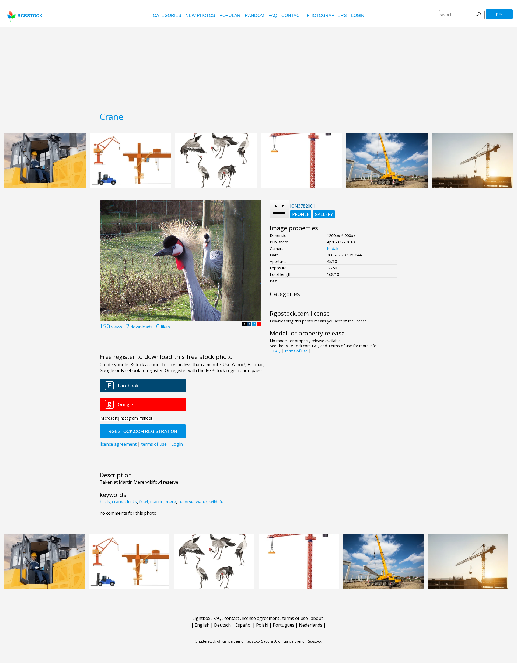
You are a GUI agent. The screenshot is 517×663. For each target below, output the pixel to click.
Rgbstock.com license (300, 313)
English (202, 625)
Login (357, 15)
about (317, 618)
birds (105, 502)
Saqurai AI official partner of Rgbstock (291, 641)
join (499, 14)
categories (167, 15)
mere (171, 502)
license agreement (260, 618)
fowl (143, 502)
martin (156, 502)
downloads (141, 327)
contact (291, 15)
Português (283, 625)
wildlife (216, 502)
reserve (186, 502)
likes (165, 327)
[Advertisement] (258, 67)
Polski (262, 625)
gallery (324, 214)
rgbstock (30, 15)
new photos (200, 15)
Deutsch (222, 625)
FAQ (272, 15)
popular (229, 15)
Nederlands (310, 625)
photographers (327, 15)
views (116, 327)
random (254, 15)
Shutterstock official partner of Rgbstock (227, 641)
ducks (131, 502)
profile (300, 214)
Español (243, 625)
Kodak (332, 248)
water (201, 502)
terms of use (296, 350)
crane (117, 502)
